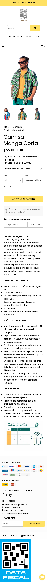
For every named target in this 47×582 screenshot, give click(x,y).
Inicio (6, 126)
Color (26, 176)
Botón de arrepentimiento (16, 513)
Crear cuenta (15, 36)
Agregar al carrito (23, 199)
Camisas (17, 126)
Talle (5, 176)
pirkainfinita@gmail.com (16, 504)
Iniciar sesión (32, 36)
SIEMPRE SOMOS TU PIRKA (23, 2)
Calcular (35, 225)
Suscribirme (34, 523)
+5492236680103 (12, 507)
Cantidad (7, 187)
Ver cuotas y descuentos (17, 168)
